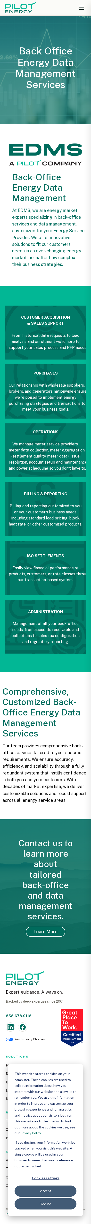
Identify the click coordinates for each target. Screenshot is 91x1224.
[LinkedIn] (10, 1027)
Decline (45, 1204)
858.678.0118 (19, 1016)
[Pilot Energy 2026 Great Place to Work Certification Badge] (71, 1028)
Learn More (45, 931)
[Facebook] (22, 1027)
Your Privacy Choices (29, 1039)
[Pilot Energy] (25, 978)
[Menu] (81, 8)
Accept (45, 1191)
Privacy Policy (30, 1133)
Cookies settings (45, 1178)
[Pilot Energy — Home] (20, 7)
